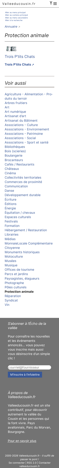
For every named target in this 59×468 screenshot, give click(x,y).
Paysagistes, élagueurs (22, 278)
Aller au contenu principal (16, 15)
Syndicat (11, 300)
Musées (10, 261)
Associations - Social (20, 138)
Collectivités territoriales (23, 177)
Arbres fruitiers (16, 103)
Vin (7, 305)
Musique (11, 265)
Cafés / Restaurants (19, 164)
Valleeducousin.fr (19, 4)
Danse (9, 190)
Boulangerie (13, 155)
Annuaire (11, 26)
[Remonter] (51, 2)
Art (7, 107)
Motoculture (14, 256)
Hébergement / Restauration (26, 230)
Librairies (11, 234)
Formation (12, 226)
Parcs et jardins (16, 274)
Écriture (10, 199)
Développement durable (23, 195)
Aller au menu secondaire (16, 18)
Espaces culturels (18, 217)
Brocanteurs (14, 160)
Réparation (13, 296)
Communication (16, 186)
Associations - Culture (21, 125)
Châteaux (12, 169)
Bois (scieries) (15, 151)
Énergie (10, 208)
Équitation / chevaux (20, 212)
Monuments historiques (22, 252)
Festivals (11, 221)
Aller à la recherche (13, 20)
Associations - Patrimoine (24, 134)
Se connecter (17, 462)
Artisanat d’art (15, 116)
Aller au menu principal (15, 12)
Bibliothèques (15, 147)
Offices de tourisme (19, 269)
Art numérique (15, 111)
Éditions (10, 204)
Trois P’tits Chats (20, 56)
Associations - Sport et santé (26, 142)
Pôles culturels (15, 287)
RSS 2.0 (31, 462)
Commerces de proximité (23, 182)
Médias (10, 239)
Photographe (14, 283)
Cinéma (10, 173)
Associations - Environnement (27, 129)
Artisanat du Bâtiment (21, 120)
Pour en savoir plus (22, 441)
